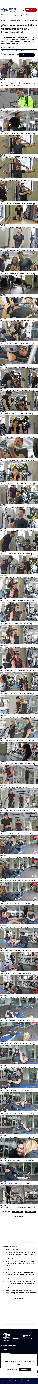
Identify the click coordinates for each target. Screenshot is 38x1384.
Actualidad (12, 20)
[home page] (8, 9)
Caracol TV (4, 20)
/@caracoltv (10, 55)
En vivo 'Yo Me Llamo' (8, 15)
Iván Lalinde (17, 1211)
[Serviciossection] (35, 1350)
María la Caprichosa (12, 1249)
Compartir (28, 55)
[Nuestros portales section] (35, 1345)
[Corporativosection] (35, 1354)
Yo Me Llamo (9, 1258)
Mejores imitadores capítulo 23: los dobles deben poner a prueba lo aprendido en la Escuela (20, 1263)
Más (34, 1382)
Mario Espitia (30, 1211)
